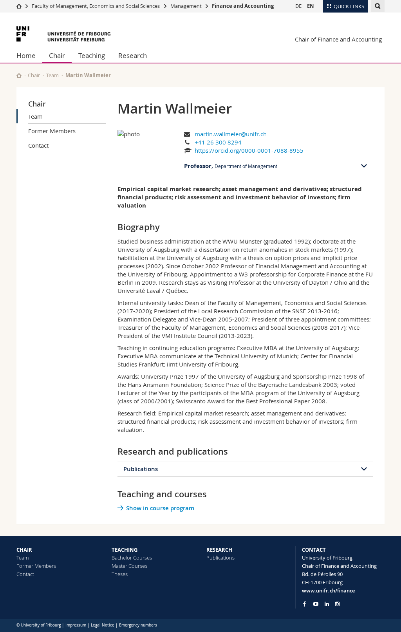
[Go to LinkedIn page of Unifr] (327, 604)
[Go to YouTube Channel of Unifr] (315, 604)
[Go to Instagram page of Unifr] (337, 604)
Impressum (75, 625)
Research (132, 55)
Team (52, 75)
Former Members (52, 131)
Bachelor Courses (132, 557)
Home (26, 55)
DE (298, 5)
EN (310, 5)
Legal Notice (102, 625)
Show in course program (160, 508)
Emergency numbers (138, 625)
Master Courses (129, 565)
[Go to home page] (19, 5)
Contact (38, 145)
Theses (120, 574)
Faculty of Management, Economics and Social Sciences (96, 5)
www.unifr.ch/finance (328, 590)
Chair (57, 55)
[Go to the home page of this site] (19, 75)
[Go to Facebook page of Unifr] (304, 603)
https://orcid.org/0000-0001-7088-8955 (249, 150)
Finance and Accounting (243, 5)
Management (186, 5)
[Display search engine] (378, 6)
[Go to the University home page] (63, 34)
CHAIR (24, 549)
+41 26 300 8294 (218, 142)
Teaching (91, 55)
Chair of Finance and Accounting (338, 39)
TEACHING (124, 549)
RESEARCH (219, 549)
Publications (140, 469)
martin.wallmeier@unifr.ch (231, 134)
